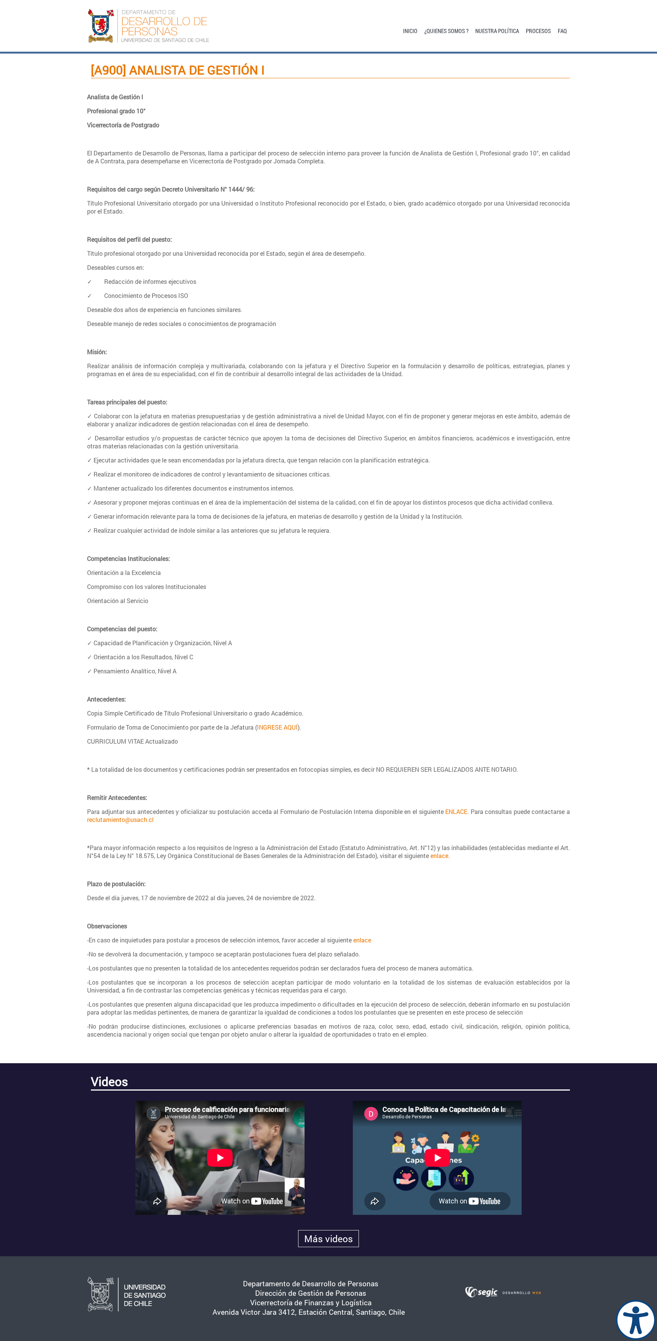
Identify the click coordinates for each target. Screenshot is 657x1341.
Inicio (410, 30)
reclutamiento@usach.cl (120, 819)
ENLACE (456, 811)
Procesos (538, 30)
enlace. (440, 856)
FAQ (562, 30)
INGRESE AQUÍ (277, 727)
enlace (362, 940)
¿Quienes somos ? (446, 30)
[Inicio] (162, 26)
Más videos (328, 1238)
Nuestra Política (497, 30)
